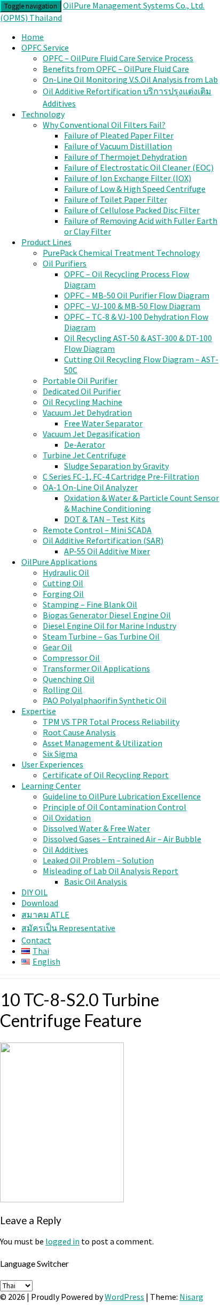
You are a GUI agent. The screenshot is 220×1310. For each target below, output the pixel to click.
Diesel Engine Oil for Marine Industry (109, 625)
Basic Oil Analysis (95, 881)
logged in (62, 1241)
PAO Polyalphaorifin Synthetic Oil (105, 700)
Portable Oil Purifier (80, 380)
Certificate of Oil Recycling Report (106, 775)
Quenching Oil (69, 679)
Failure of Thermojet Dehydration (125, 156)
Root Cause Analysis (79, 732)
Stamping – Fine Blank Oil (90, 604)
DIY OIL (34, 892)
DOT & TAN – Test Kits (104, 519)
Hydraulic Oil (66, 572)
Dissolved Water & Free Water (96, 828)
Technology (43, 114)
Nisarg (191, 1296)
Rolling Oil (62, 689)
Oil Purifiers (65, 263)
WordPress (124, 1296)
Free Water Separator (103, 423)
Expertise (38, 711)
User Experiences (52, 764)
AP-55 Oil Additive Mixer (107, 551)
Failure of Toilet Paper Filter (115, 199)
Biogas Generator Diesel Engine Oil (107, 615)
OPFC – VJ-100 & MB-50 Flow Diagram (132, 306)
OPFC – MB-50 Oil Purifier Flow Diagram (136, 295)
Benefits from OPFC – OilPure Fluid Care (116, 68)
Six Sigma (60, 753)
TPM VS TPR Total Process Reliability (111, 721)
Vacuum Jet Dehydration (87, 412)
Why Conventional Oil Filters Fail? (104, 124)
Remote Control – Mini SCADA (97, 529)
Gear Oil (57, 647)
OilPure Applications (59, 561)
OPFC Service (45, 47)
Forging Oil (63, 593)
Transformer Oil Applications (96, 668)
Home (32, 36)
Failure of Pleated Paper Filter (119, 135)
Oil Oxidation (67, 817)
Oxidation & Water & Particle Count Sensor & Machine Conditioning (141, 503)
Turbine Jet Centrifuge (84, 455)
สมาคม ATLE (45, 914)
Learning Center (51, 785)
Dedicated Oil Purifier (82, 391)
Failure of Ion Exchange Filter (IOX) (127, 178)
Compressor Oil (71, 657)
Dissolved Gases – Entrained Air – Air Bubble (122, 839)
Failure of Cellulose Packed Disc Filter (132, 210)
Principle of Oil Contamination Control (114, 807)
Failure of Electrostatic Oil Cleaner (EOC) (139, 167)
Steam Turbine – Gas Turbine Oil (101, 636)
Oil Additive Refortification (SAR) (103, 540)
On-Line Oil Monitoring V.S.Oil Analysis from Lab (130, 79)
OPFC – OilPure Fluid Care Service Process (118, 58)
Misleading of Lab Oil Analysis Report (110, 871)
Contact (36, 940)
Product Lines (46, 242)
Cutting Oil (63, 583)
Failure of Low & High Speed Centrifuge (135, 188)
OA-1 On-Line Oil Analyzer (90, 487)
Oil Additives (65, 849)
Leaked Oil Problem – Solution (98, 860)
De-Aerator (84, 444)
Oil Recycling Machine (82, 402)
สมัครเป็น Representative (68, 928)
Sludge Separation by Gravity (116, 465)
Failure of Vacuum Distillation (118, 146)
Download (39, 902)
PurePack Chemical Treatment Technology (121, 252)
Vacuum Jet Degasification (91, 433)
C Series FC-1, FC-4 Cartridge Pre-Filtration (121, 476)
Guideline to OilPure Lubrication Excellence (122, 796)
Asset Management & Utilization (102, 743)
